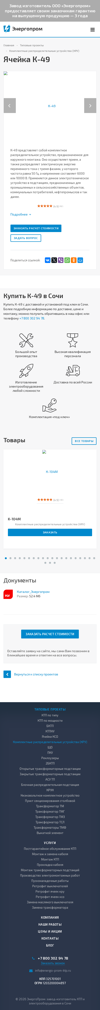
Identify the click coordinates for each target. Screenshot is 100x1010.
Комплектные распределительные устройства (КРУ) (50, 742)
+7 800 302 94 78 (31, 318)
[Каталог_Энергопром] (8, 594)
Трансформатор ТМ (50, 806)
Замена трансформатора (50, 907)
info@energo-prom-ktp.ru (53, 970)
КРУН (50, 790)
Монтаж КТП (50, 859)
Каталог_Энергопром (33, 592)
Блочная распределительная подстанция (50, 785)
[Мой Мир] (80, 260)
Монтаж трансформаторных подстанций (50, 870)
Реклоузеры (50, 758)
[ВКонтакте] (47, 260)
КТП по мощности (50, 720)
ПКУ (50, 752)
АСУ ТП (50, 779)
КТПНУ (50, 731)
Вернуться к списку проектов (36, 674)
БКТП (50, 726)
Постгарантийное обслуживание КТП (50, 849)
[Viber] (60, 260)
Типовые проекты (50, 709)
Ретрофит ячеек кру (50, 891)
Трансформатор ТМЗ (50, 817)
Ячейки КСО (50, 736)
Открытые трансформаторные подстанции (50, 769)
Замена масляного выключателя (50, 902)
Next (92, 101)
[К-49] (50, 105)
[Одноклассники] (74, 260)
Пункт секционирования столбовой (50, 801)
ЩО (50, 747)
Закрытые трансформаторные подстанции (50, 774)
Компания (50, 917)
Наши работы (50, 924)
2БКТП (50, 763)
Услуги (50, 843)
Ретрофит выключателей (50, 886)
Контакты (50, 938)
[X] (54, 260)
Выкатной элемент (50, 833)
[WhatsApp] (67, 260)
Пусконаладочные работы (50, 881)
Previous (10, 101)
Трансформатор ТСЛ (50, 822)
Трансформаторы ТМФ (50, 827)
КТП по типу (50, 715)
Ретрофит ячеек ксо (50, 897)
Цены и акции (50, 931)
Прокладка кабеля (50, 865)
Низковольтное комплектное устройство (50, 795)
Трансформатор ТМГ (50, 811)
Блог (50, 945)
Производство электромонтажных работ (50, 875)
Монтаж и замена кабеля (50, 854)
